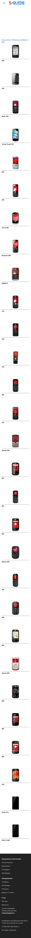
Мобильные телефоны (19, 40)
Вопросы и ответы (8, 892)
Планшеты (5, 889)
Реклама (4, 901)
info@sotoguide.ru (8, 913)
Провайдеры (6, 873)
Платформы (6, 869)
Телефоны (5, 882)
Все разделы (6, 40)
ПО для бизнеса (7, 862)
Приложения (6, 866)
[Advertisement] (15, 22)
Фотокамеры (6, 885)
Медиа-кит (5, 905)
